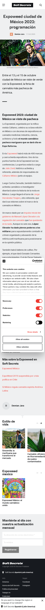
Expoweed (12, 154)
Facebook (26, 582)
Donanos (5, 582)
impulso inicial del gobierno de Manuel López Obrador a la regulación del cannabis (21, 216)
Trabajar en (6, 593)
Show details (32, 332)
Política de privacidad (10, 589)
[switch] (39, 308)
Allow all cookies (22, 339)
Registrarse (10, 550)
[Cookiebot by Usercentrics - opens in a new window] (32, 261)
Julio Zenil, (10, 168)
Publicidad (6, 596)
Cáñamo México (10, 176)
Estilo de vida (8, 423)
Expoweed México (11, 369)
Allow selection (22, 347)
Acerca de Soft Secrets (10, 585)
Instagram (26, 585)
